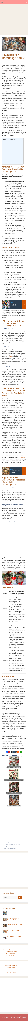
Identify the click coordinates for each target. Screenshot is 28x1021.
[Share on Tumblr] (14, 752)
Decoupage (6, 842)
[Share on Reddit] (18, 752)
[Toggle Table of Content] (20, 163)
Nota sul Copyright (6, 1017)
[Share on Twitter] (12, 752)
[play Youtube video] (14, 578)
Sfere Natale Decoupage (10, 848)
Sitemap (14, 1019)
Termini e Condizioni (15, 1017)
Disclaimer (23, 1017)
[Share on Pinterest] (9, 752)
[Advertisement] (14, 19)
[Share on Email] (16, 752)
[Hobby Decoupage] (2, 2)
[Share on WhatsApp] (21, 752)
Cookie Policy (24, 1016)
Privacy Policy (17, 1016)
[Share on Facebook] (7, 752)
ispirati (10, 356)
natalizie (23, 457)
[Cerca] (20, 897)
